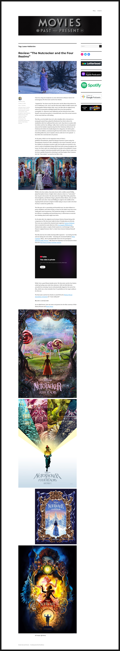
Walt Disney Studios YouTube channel (50, 242)
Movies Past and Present (23, 645)
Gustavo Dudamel (69, 223)
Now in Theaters (22, 105)
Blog (94, 10)
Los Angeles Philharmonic (65, 225)
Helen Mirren (26, 108)
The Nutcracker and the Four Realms (23, 120)
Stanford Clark (21, 101)
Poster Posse (49, 306)
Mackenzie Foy (21, 114)
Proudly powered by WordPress (37, 645)
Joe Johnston (21, 111)
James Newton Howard (23, 110)
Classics (99, 10)
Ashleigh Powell (22, 107)
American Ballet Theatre (41, 240)
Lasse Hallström (26, 113)
